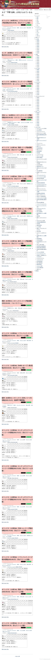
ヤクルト (38, 23)
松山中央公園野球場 (40, 202)
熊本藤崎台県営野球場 (41, 193)
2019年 (38, 51)
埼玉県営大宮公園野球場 (41, 246)
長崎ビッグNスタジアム (41, 194)
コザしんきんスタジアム (41, 175)
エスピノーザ (10, 342)
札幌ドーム (39, 269)
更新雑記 (3, 9)
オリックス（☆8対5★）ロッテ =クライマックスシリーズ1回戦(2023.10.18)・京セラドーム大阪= (17, 499)
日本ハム (38, 35)
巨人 (37, 25)
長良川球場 (39, 231)
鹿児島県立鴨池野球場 (41, 182)
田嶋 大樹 (15, 157)
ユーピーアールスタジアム (41, 204)
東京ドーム (39, 146)
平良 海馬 (9, 157)
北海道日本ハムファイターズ (12, 122)
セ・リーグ (37, 15)
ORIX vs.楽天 (22, 248)
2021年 (38, 48)
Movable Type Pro (47, 659)
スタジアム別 (37, 127)
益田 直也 (15, 91)
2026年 (38, 40)
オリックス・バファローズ (12, 27)
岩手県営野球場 (39, 261)
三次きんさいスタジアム (41, 208)
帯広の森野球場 (39, 262)
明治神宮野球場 (39, 148)
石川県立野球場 (39, 240)
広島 (37, 17)
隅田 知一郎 (16, 599)
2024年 (18, 88)
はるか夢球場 (39, 130)
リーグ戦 (26, 9)
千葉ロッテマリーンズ (11, 59)
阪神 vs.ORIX (28, 405)
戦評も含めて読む (5, 46)
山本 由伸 (12, 509)
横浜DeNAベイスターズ (6, 373)
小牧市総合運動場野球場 (41, 222)
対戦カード (18, 9)
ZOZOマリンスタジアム (22, 59)
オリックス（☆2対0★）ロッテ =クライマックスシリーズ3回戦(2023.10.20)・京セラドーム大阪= (17, 468)
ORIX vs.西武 (22, 154)
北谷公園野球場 (39, 170)
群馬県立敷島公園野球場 (41, 247)
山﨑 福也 (17, 566)
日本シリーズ (46, 9)
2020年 (38, 49)
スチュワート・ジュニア (11, 566)
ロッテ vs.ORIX (8, 61)
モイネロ (13, 342)
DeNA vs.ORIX (22, 372)
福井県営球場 (39, 238)
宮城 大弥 (12, 218)
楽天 (37, 34)
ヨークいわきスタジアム (41, 253)
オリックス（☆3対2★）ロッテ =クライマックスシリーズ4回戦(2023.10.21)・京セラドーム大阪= (17, 432)
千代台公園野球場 (40, 267)
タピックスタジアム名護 (41, 176)
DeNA (38, 21)
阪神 (37, 18)
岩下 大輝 (9, 91)
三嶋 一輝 (9, 375)
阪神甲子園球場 (39, 157)
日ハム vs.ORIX (11, 123)
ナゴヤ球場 (39, 226)
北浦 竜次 (9, 124)
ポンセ (9, 281)
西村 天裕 (16, 478)
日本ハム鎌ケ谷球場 (40, 244)
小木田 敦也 (13, 124)
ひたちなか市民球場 (40, 252)
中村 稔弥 (9, 509)
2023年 (14, 405)
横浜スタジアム (39, 149)
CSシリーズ (41, 9)
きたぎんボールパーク (41, 131)
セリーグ (8, 9)
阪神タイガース (10, 405)
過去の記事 (18, 656)
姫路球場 (38, 216)
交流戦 (31, 9)
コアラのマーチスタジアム (41, 184)
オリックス (39, 29)
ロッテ (38, 32)
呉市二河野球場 (39, 211)
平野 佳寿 (9, 30)
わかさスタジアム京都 (41, 220)
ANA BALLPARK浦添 (40, 178)
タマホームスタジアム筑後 (41, 198)
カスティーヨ (10, 186)
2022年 (38, 46)
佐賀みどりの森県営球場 (41, 196)
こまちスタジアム (40, 259)
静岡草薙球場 (39, 151)
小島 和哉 (9, 632)
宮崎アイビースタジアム (41, 188)
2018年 (38, 52)
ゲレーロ (9, 62)
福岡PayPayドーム (40, 166)
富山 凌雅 (12, 375)
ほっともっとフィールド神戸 (24, 88)
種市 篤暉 (15, 442)
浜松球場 (38, 152)
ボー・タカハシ (10, 310)
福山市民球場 (39, 210)
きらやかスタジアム (40, 258)
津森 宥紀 (12, 30)
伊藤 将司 (9, 407)
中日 (37, 20)
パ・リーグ (37, 26)
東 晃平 (17, 310)
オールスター (37, 9)
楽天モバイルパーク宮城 (41, 133)
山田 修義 (12, 62)
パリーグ (13, 9)
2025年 (18, 27)
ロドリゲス (9, 537)
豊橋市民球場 (39, 225)
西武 (37, 31)
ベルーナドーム (4, 309)
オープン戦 (22, 9)
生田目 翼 (16, 186)
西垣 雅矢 (12, 250)
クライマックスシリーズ (39, 96)
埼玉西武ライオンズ (11, 308)
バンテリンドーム (40, 154)
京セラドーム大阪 (23, 27)
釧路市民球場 (39, 264)
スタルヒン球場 (39, 266)
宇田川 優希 (9, 478)
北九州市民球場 (39, 164)
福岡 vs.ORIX (29, 27)
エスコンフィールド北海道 (25, 122)
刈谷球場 (38, 223)
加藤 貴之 (9, 218)
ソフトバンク (39, 27)
